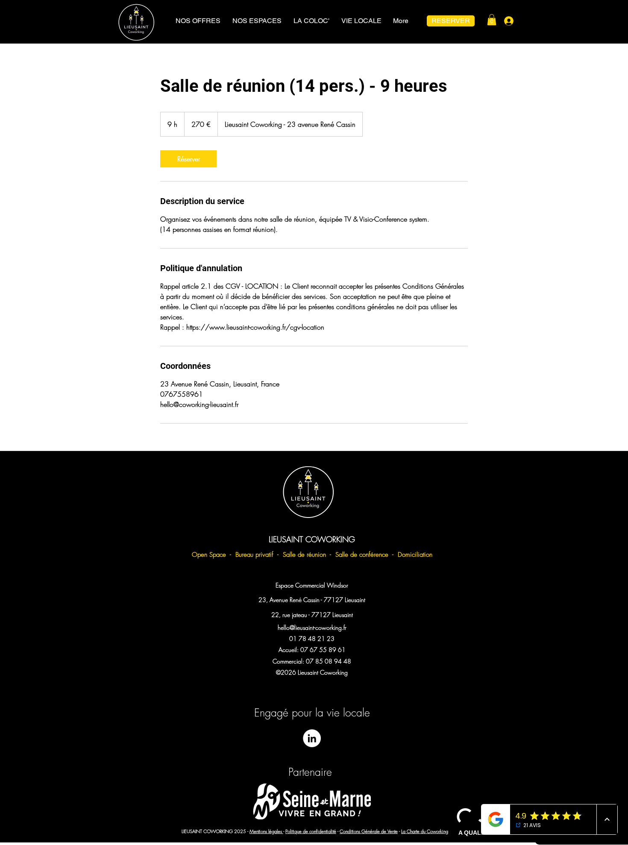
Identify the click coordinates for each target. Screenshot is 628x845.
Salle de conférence (362, 554)
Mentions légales (266, 831)
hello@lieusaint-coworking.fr (312, 627)
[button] (491, 19)
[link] (188, 158)
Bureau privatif (254, 554)
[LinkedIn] (312, 738)
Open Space (209, 554)
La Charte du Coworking (424, 831)
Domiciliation (415, 554)
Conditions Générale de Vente (369, 831)
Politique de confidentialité (310, 831)
